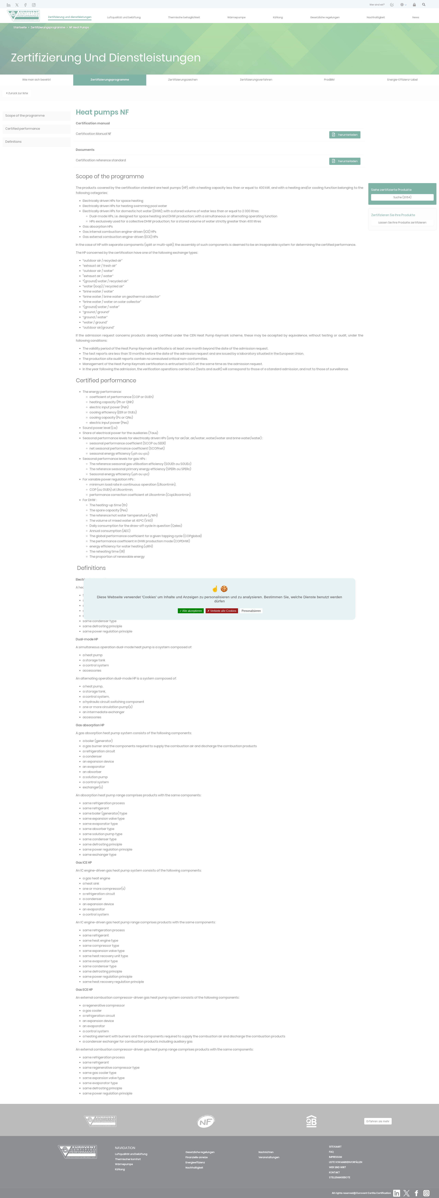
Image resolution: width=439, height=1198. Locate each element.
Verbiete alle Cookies (223, 610)
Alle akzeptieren (192, 610)
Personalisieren (251, 610)
